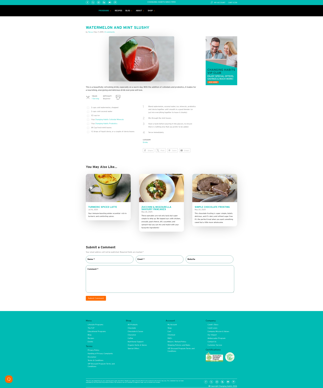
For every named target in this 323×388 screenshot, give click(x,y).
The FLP (91, 328)
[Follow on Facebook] (87, 2)
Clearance (132, 335)
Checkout (171, 335)
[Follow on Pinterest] (115, 2)
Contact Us (212, 342)
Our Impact (212, 335)
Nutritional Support (135, 342)
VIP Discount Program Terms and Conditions (101, 365)
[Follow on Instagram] (98, 2)
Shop (150, 10)
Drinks (145, 142)
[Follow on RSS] (104, 2)
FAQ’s (170, 338)
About (139, 10)
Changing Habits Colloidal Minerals (109, 119)
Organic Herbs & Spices (137, 345)
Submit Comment (96, 298)
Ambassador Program (216, 338)
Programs (104, 10)
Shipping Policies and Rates (179, 345)
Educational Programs (97, 331)
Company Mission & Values (218, 331)
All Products (133, 325)
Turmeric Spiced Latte (102, 207)
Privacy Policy (93, 350)
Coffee (130, 338)
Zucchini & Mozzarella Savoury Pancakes (156, 208)
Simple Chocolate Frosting (212, 207)
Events (90, 342)
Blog (127, 10)
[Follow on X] (93, 2)
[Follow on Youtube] (109, 2)
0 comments (110, 32)
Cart (169, 331)
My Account (219, 3)
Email (186, 151)
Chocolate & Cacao (135, 331)
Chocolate (132, 328)
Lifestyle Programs (95, 325)
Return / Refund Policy (177, 342)
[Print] (118, 97)
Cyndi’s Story (213, 325)
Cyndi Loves (212, 328)
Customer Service (215, 345)
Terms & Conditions (95, 360)
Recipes (118, 10)
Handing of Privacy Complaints (100, 353)
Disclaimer (92, 357)
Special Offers (133, 348)
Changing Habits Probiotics (106, 123)
